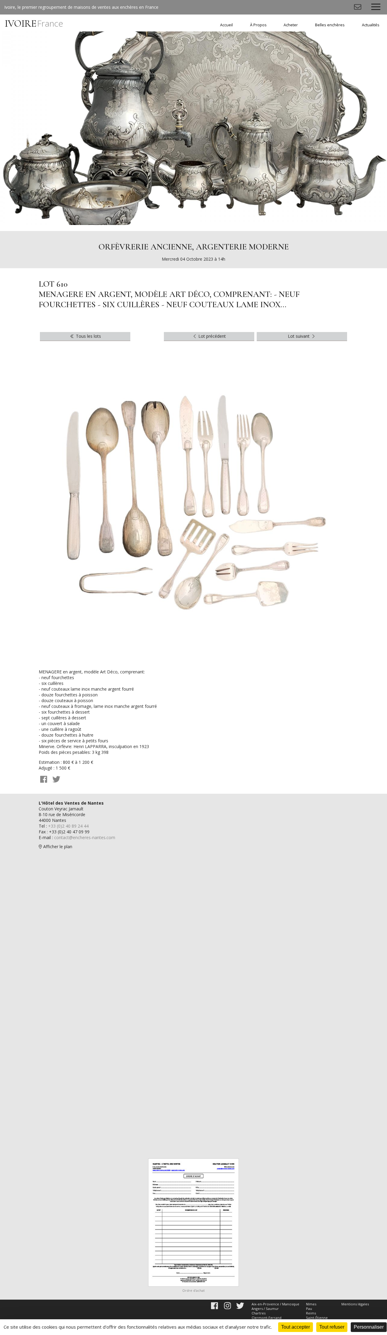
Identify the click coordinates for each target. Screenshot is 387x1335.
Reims (311, 1313)
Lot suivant (299, 336)
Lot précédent (211, 336)
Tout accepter (295, 1327)
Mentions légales (355, 1304)
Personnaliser (369, 1327)
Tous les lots (88, 336)
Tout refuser (331, 1327)
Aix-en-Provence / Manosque (275, 1304)
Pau (309, 1308)
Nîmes (311, 1304)
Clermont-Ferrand (266, 1317)
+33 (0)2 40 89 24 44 (68, 826)
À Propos (258, 25)
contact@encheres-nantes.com (84, 837)
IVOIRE (34, 23)
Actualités (370, 25)
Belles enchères (330, 25)
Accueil (226, 25)
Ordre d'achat (193, 1290)
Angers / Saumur (265, 1308)
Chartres (258, 1313)
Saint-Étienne (317, 1317)
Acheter (291, 25)
